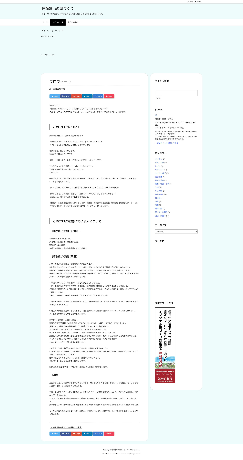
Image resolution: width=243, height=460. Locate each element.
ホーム (45, 22)
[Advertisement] (86, 44)
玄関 (157, 205)
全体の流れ (159, 180)
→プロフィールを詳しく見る (166, 143)
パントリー (159, 169)
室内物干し (159, 194)
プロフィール (58, 22)
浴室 (157, 201)
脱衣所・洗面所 (161, 212)
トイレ (157, 166)
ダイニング (159, 162)
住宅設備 (158, 177)
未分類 (157, 198)
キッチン (158, 159)
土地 (157, 187)
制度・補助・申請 (162, 184)
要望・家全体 (160, 216)
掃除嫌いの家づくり (58, 8)
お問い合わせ (73, 22)
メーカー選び (160, 173)
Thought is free (135, 454)
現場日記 (158, 208)
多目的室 (158, 191)
